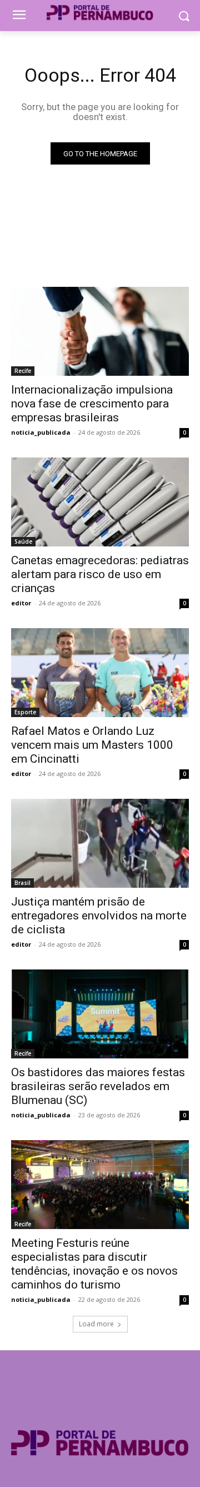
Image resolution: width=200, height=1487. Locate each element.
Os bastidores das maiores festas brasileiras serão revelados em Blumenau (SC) (98, 1086)
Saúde (23, 541)
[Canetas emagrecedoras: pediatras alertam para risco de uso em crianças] (100, 501)
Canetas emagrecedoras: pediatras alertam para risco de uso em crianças (100, 574)
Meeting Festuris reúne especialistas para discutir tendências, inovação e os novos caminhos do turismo (94, 1263)
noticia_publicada (41, 432)
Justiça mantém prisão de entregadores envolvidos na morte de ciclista (99, 915)
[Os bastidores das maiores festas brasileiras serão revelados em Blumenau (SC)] (100, 1013)
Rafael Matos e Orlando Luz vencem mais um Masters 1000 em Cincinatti (92, 744)
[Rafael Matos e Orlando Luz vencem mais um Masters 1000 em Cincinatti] (100, 672)
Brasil (22, 883)
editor (21, 603)
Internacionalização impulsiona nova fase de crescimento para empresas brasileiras (92, 403)
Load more (96, 1324)
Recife (22, 371)
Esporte (25, 712)
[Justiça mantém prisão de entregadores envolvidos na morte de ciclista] (100, 843)
